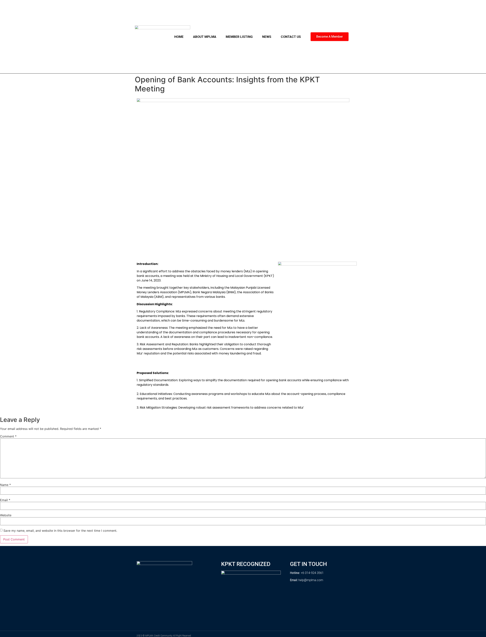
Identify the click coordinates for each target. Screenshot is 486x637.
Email (5, 500)
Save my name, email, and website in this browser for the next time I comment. (60, 530)
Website (5, 515)
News (266, 37)
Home (179, 37)
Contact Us (291, 37)
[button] (330, 36)
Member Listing (239, 37)
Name (5, 484)
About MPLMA (204, 37)
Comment (8, 436)
